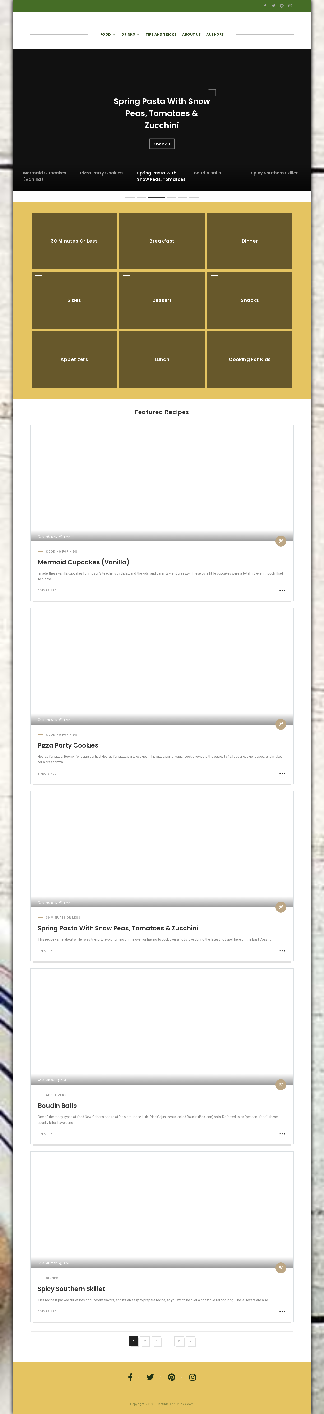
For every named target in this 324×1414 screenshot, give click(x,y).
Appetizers (56, 1095)
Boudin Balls (57, 1105)
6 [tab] (191, 200)
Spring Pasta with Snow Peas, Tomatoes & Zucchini (118, 928)
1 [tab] (127, 200)
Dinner (52, 1278)
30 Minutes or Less (63, 917)
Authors (215, 34)
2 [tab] (139, 200)
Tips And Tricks (161, 34)
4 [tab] (161, 200)
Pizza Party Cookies (68, 745)
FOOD (105, 34)
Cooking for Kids (61, 551)
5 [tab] (180, 200)
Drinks (128, 34)
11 (179, 1341)
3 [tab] (150, 200)
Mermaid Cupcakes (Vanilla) (84, 562)
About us (191, 34)
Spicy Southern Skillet (71, 1289)
